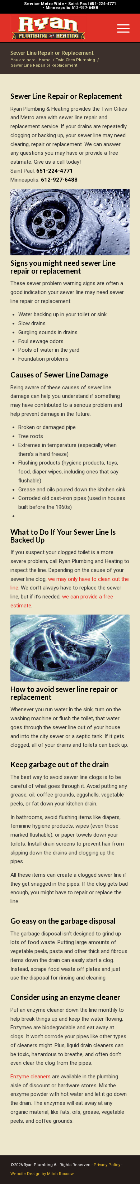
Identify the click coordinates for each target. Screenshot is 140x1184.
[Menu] (120, 28)
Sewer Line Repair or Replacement (52, 52)
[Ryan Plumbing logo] (58, 28)
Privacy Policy (107, 1165)
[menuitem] (120, 28)
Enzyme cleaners (30, 1076)
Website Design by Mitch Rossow (42, 1173)
